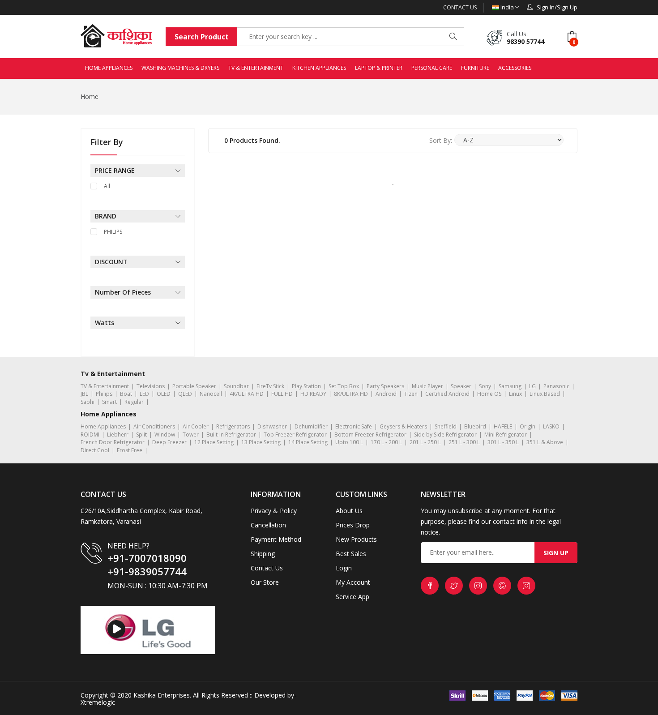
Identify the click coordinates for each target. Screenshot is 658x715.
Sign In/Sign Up (555, 7)
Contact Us (460, 7)
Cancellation (268, 525)
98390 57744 (525, 41)
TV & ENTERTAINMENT (255, 68)
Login (344, 568)
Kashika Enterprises (161, 695)
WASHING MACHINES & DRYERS (180, 68)
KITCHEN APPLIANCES (319, 68)
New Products (356, 539)
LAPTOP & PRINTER (378, 68)
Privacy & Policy (274, 510)
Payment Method (276, 539)
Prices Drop (353, 525)
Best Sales (351, 553)
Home (89, 96)
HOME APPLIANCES (108, 68)
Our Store (265, 582)
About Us (349, 510)
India (507, 7)
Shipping (263, 553)
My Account (353, 582)
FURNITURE (475, 68)
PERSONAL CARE (431, 68)
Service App (352, 596)
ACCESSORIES (514, 68)
